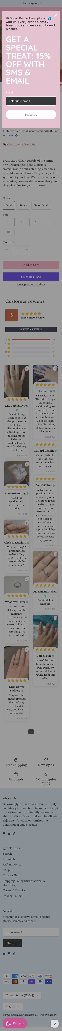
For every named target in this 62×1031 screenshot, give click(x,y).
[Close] (56, 15)
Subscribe (31, 114)
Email (9, 92)
